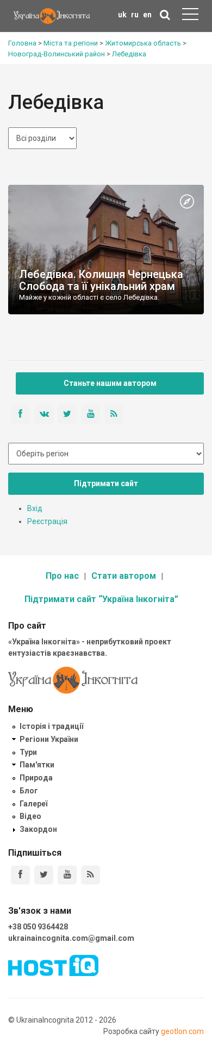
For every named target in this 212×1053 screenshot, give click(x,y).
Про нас (62, 576)
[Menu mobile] (190, 16)
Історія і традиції (51, 726)
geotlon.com (182, 1031)
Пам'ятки (37, 764)
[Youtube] (67, 874)
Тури (28, 752)
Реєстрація (47, 521)
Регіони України (49, 739)
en (147, 14)
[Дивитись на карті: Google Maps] (187, 202)
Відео (30, 816)
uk (122, 14)
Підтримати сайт (106, 483)
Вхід (34, 508)
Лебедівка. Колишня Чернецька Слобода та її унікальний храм (101, 280)
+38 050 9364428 (38, 926)
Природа (36, 777)
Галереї (33, 803)
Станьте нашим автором (110, 383)
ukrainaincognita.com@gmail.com (71, 938)
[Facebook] (20, 874)
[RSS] (90, 874)
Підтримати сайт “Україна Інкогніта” (101, 599)
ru (135, 14)
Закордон (38, 829)
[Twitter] (43, 874)
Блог (29, 790)
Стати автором (123, 576)
